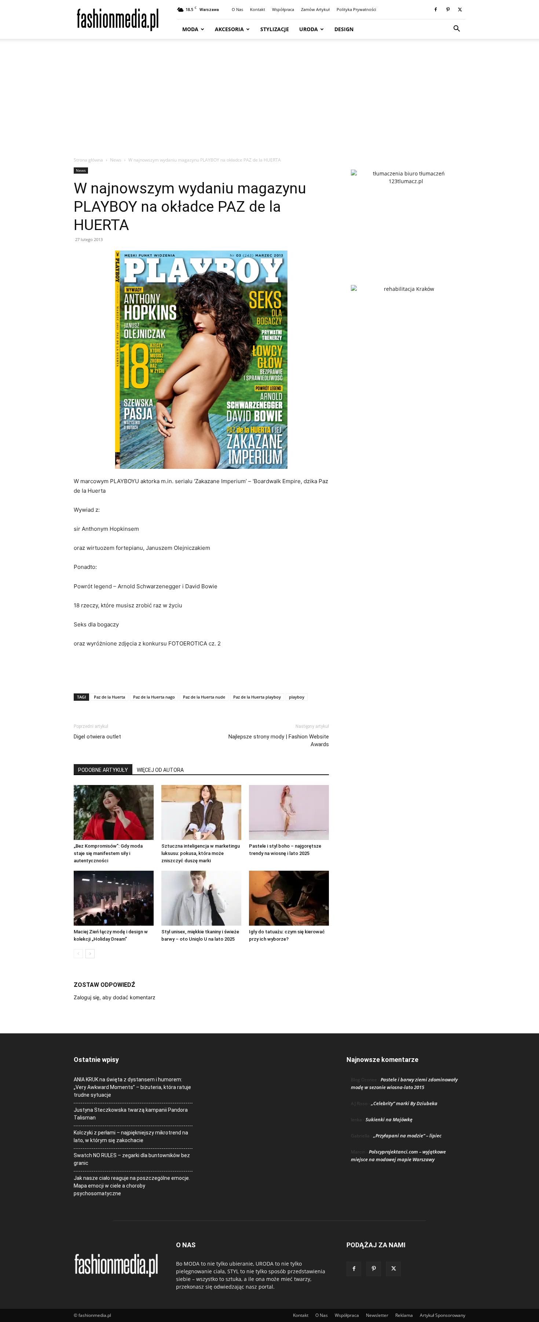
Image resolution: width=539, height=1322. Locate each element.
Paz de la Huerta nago (154, 697)
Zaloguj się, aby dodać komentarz (114, 997)
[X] (459, 9)
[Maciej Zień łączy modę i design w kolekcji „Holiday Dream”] (114, 898)
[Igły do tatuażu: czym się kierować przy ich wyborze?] (289, 898)
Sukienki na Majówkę (389, 1119)
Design (343, 29)
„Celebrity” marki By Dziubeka (404, 1103)
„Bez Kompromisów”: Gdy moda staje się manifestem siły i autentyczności (108, 853)
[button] (456, 29)
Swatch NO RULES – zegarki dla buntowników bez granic (132, 1159)
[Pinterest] (447, 9)
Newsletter (377, 1315)
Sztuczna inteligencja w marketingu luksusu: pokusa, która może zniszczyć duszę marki (200, 853)
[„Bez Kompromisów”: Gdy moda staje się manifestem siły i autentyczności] (114, 812)
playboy (296, 697)
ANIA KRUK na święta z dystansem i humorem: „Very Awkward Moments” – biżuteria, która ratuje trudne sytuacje (132, 1087)
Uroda (308, 29)
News (115, 160)
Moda (190, 29)
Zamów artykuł (315, 9)
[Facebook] (435, 9)
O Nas (237, 9)
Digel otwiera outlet (97, 736)
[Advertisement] (269, 101)
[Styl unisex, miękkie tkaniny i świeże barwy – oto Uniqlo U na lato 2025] (201, 898)
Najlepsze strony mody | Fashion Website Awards (278, 740)
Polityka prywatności (356, 9)
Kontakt (257, 9)
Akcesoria (229, 29)
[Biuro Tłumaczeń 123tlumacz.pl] (405, 215)
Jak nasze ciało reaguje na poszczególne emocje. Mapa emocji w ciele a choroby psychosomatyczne (132, 1185)
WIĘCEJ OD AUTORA (160, 770)
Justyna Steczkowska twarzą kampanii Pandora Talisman (131, 1114)
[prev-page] (78, 953)
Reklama (404, 1315)
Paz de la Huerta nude (204, 697)
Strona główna (88, 160)
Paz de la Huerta (109, 697)
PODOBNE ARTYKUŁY (103, 770)
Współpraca (283, 9)
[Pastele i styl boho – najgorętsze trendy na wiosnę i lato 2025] (289, 812)
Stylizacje (274, 29)
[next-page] (90, 953)
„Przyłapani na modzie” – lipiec (407, 1135)
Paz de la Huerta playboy (257, 697)
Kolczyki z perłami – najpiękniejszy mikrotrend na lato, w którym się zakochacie (131, 1136)
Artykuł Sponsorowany (442, 1315)
